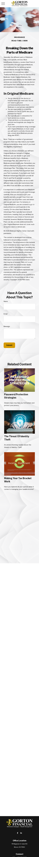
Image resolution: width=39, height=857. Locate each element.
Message (7, 326)
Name (6, 301)
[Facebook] (17, 833)
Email (5, 314)
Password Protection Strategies (16, 396)
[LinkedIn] (21, 833)
